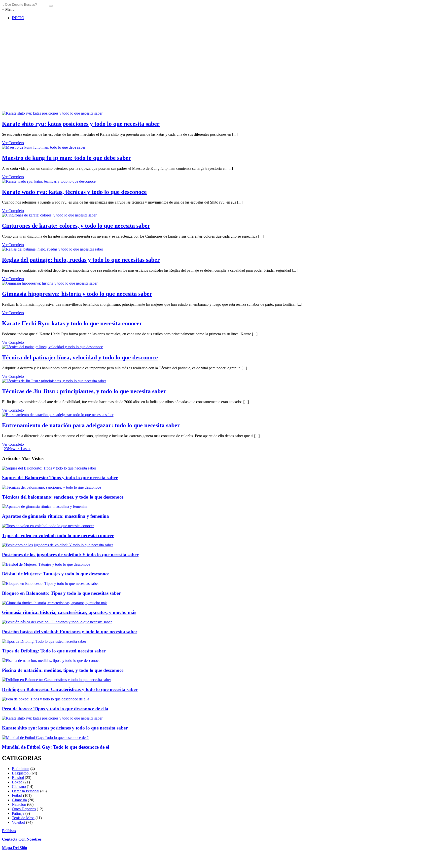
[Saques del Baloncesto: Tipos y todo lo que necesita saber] (49, 468)
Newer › (14, 449)
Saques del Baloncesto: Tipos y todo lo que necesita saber (60, 477)
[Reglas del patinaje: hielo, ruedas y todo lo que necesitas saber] (52, 249)
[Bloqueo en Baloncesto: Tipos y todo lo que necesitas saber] (50, 583)
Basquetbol (21, 773)
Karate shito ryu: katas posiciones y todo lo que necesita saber (81, 124)
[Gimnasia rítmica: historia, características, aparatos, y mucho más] (54, 603)
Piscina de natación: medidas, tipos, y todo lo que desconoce (62, 670)
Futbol (17, 795)
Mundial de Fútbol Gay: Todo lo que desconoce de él (55, 747)
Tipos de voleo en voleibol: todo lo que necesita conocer (58, 535)
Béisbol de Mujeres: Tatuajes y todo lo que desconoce (55, 573)
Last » (26, 449)
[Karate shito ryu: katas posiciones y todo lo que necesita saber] (52, 113)
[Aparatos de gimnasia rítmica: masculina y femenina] (44, 506)
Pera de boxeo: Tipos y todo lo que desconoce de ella (55, 708)
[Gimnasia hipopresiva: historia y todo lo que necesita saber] (50, 283)
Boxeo (17, 782)
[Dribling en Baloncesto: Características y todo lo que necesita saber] (56, 680)
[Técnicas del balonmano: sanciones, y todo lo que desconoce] (51, 487)
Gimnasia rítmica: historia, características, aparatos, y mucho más (69, 612)
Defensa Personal (25, 791)
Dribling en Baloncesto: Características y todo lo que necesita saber (70, 689)
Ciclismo (19, 786)
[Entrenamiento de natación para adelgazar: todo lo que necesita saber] (57, 415)
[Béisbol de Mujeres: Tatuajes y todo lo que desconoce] (46, 564)
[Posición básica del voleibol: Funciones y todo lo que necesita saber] (57, 622)
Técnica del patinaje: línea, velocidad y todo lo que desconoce (80, 357)
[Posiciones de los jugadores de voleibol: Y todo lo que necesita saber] (57, 545)
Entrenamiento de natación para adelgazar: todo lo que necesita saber (91, 425)
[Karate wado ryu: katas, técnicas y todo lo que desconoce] (49, 181)
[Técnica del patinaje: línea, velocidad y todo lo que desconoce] (52, 347)
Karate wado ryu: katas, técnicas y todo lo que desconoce (74, 192)
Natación (19, 804)
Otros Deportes (24, 809)
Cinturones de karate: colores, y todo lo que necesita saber (76, 225)
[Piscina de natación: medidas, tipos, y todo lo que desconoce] (51, 660)
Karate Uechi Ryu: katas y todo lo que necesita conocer (72, 323)
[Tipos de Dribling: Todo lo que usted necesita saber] (44, 641)
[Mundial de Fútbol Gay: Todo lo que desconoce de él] (45, 737)
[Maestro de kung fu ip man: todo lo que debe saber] (43, 147)
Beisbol (18, 777)
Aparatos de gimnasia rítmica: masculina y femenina (55, 516)
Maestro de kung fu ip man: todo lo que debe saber (66, 158)
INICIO (18, 18)
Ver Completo (13, 143)
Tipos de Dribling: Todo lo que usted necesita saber (54, 650)
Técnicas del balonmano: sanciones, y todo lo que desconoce (62, 497)
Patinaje (18, 813)
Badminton (20, 769)
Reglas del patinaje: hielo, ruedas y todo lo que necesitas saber (81, 259)
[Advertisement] (151, 68)
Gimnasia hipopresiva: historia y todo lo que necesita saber (77, 294)
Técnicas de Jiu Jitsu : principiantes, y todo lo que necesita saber (84, 391)
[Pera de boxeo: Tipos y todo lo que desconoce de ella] (45, 699)
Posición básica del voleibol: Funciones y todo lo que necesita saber (69, 631)
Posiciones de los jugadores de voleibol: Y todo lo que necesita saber (70, 554)
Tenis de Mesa (23, 818)
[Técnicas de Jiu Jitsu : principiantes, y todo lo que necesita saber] (54, 381)
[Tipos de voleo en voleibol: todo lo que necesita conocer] (48, 526)
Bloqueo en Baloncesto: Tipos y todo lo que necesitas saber (61, 593)
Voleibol (18, 822)
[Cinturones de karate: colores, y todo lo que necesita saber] (49, 215)
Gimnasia (19, 800)
